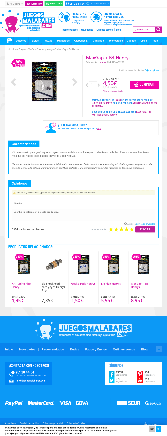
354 (149, 373)
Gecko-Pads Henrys (83, 283)
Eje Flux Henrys (111, 283)
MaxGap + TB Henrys (139, 285)
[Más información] (48, 433)
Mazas (48, 40)
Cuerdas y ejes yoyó (46, 49)
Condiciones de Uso (29, 423)
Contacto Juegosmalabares (87, 3)
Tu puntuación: (98, 229)
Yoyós (31, 49)
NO (152, 429)
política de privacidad (145, 224)
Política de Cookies (76, 423)
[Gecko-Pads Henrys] (83, 265)
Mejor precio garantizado (113, 91)
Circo (143, 40)
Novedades (87, 30)
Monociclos (116, 40)
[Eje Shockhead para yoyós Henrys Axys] (53, 265)
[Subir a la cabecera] (159, 349)
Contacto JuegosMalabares (28, 373)
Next (74, 82)
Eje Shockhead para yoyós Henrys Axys (53, 287)
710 (149, 380)
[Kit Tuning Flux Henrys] (24, 265)
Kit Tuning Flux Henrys (21, 285)
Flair (155, 40)
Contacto (36, 4)
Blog (118, 30)
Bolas (35, 40)
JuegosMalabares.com (27, 21)
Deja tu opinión (152, 70)
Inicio (13, 49)
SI (158, 429)
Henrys (102, 62)
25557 (121, 373)
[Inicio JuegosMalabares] (9, 41)
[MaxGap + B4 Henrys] (44, 81)
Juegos (131, 40)
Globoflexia (81, 40)
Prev (13, 82)
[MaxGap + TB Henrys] (143, 265)
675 (121, 380)
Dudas (74, 349)
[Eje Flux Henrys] (113, 265)
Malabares (63, 40)
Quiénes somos (105, 30)
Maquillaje (98, 40)
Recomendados (69, 30)
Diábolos (21, 40)
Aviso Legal (10, 423)
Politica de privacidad (53, 423)
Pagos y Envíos (96, 349)
